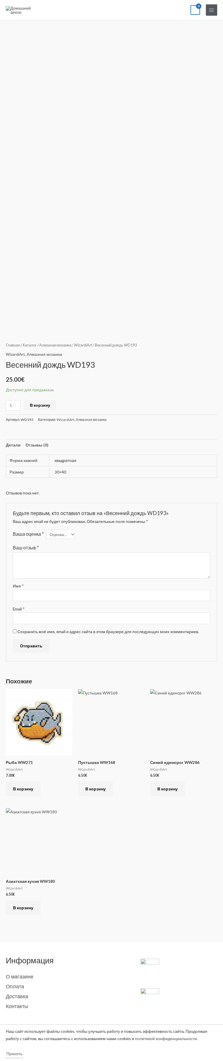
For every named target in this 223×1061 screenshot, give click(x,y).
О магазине (19, 976)
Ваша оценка (28, 534)
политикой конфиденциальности (166, 1038)
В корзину (40, 405)
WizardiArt (83, 345)
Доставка (17, 996)
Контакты (17, 1006)
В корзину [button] (23, 788)
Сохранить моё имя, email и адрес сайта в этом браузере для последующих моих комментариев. (108, 631)
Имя (18, 585)
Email (19, 608)
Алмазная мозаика (55, 345)
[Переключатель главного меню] (211, 10)
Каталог (30, 345)
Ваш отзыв (26, 547)
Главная (13, 345)
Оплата (15, 986)
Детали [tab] (13, 444)
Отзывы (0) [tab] (37, 444)
